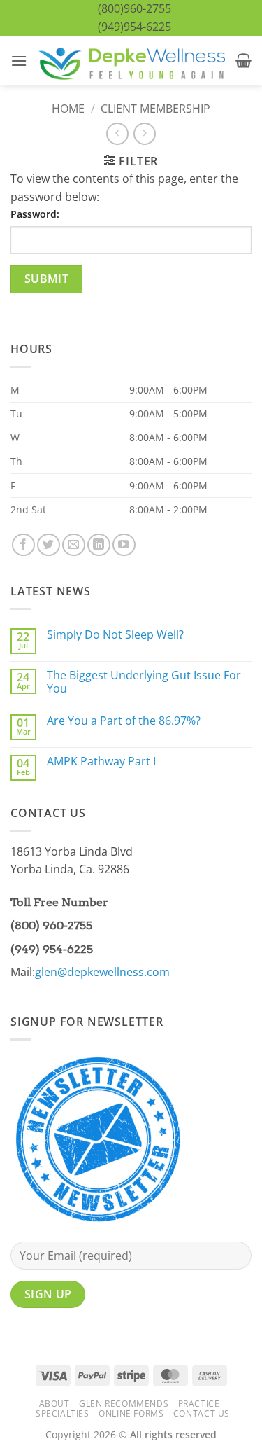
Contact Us (201, 1413)
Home (68, 108)
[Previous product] (144, 133)
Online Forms (131, 1413)
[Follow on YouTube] (124, 545)
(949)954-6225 (134, 26)
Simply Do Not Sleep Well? (115, 634)
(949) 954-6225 (51, 949)
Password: (34, 214)
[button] (18, 60)
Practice (199, 1404)
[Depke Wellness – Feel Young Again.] (131, 60)
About (54, 1404)
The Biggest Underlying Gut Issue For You (144, 682)
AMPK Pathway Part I (101, 761)
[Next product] (117, 133)
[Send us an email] (73, 545)
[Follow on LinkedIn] (98, 545)
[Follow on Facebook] (23, 545)
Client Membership (155, 108)
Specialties (62, 1413)
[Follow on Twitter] (48, 545)
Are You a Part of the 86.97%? (124, 721)
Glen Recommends (123, 1404)
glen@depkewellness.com (102, 972)
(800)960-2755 (134, 8)
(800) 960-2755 (51, 925)
